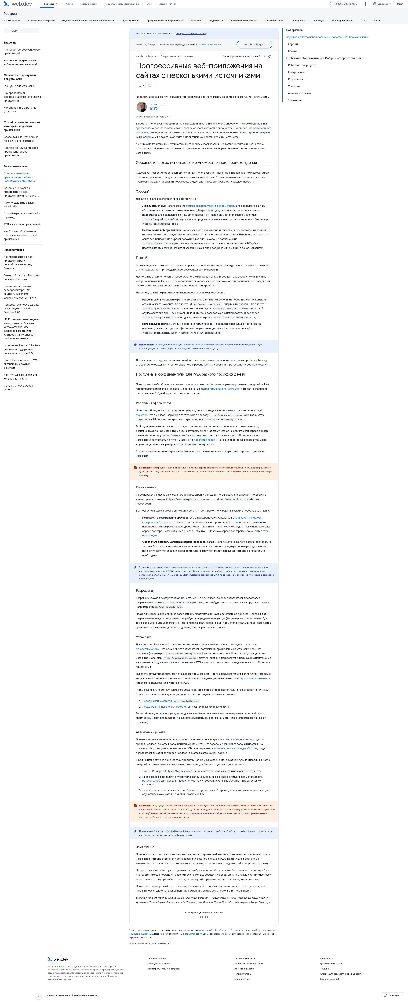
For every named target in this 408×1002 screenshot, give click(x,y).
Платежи (196, 20)
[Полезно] (264, 56)
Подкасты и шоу (242, 978)
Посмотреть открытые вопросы (163, 968)
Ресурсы (49, 3)
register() (141, 415)
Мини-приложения (342, 20)
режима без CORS (210, 574)
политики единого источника (221, 389)
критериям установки (254, 678)
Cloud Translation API (210, 44)
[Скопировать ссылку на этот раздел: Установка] (154, 637)
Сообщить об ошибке (158, 963)
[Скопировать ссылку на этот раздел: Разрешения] (157, 591)
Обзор (69, 3)
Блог (149, 3)
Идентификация (130, 20)
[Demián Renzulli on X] (151, 109)
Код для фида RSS (329, 978)
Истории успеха (167, 3)
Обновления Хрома (244, 968)
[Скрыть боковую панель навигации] (38, 996)
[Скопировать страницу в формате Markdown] (150, 85)
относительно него (147, 649)
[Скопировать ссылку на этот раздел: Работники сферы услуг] (174, 403)
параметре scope (204, 440)
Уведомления (215, 20)
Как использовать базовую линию (122, 3)
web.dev (140, 56)
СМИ (362, 20)
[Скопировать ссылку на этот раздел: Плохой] (150, 258)
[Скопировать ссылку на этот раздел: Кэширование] (159, 488)
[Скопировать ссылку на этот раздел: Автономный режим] (168, 732)
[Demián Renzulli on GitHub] (155, 109)
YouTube (324, 968)
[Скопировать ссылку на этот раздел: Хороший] (152, 192)
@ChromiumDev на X (331, 963)
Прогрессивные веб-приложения (165, 20)
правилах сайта (194, 934)
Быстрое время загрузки (41, 20)
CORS (158, 574)
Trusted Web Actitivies (178, 831)
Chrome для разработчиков (248, 963)
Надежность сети (274, 20)
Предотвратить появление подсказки (164, 706)
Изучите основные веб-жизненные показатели (88, 20)
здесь (179, 574)
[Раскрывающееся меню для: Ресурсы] (58, 4)
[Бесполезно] (269, 56)
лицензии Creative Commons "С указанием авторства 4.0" (229, 930)
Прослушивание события (171, 701)
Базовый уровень (88, 3)
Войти (400, 3)
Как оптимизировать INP (244, 20)
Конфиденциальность (85, 995)
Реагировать (299, 20)
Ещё (375, 20)
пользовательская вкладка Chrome (235, 748)
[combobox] (344, 4)
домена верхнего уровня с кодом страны (210, 206)
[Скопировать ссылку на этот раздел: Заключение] (157, 847)
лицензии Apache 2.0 (142, 934)
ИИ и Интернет (12, 20)
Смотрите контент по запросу (191, 33)
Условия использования (59, 995)
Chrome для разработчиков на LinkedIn (340, 973)
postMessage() (151, 780)
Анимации (318, 20)
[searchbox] (21, 30)
